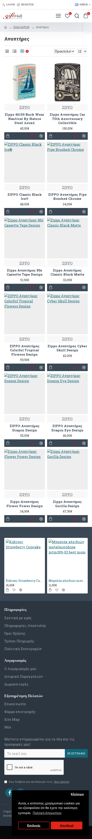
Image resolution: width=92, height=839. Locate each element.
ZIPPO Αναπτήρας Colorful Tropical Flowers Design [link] (25, 350)
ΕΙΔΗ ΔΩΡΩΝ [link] (21, 27)
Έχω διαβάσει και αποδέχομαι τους (39, 781)
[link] (87, 26)
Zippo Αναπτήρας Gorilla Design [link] (67, 504)
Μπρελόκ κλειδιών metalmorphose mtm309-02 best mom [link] (67, 581)
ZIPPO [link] (24, 107)
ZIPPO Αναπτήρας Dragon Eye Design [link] (67, 428)
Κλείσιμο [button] (77, 794)
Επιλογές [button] (33, 825)
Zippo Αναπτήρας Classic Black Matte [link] (67, 272)
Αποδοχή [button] (67, 825)
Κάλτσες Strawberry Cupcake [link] (24, 581)
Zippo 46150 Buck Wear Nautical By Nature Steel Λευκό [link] (24, 118)
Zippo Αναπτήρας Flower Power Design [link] (24, 504)
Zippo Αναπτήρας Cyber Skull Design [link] (67, 348)
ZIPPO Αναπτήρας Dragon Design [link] (25, 428)
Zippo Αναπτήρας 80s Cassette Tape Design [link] (25, 272)
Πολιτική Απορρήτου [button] (47, 813)
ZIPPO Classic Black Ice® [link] (24, 197)
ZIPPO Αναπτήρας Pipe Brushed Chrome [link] (67, 197)
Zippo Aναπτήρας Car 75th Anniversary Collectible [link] (67, 118)
